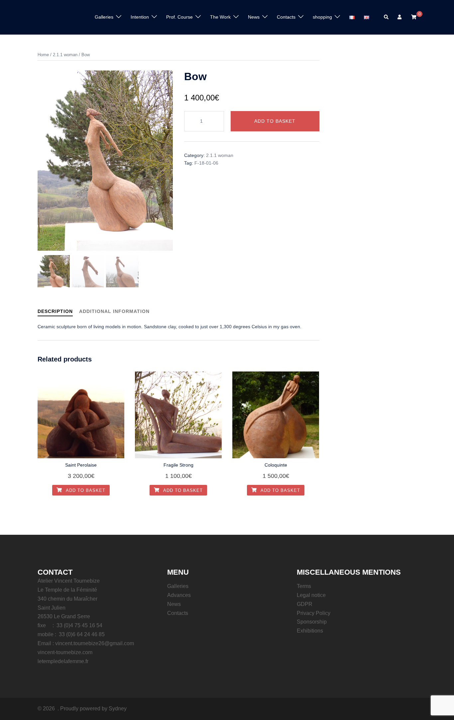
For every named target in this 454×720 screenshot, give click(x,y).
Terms (304, 586)
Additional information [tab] (114, 311)
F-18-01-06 (206, 163)
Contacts (286, 17)
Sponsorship (312, 622)
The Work (220, 17)
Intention (140, 17)
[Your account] (400, 17)
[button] (386, 17)
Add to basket (274, 121)
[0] (413, 17)
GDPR (304, 604)
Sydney (118, 708)
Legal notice (311, 595)
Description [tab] (55, 311)
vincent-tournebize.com (65, 652)
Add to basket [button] (84, 490)
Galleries (177, 586)
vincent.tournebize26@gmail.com (94, 643)
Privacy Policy (313, 613)
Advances (179, 595)
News (174, 604)
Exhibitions (310, 631)
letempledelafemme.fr (63, 661)
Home (43, 54)
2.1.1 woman (65, 54)
